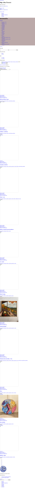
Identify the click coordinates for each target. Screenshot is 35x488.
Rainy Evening (2, 294)
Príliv (5, 63)
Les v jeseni (2, 261)
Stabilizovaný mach (18, 198)
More (14, 198)
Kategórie (1, 20)
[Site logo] (2, 9)
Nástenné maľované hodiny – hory (6, 358)
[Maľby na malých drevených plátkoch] (9, 224)
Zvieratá (15, 392)
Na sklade (3, 58)
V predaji (3, 57)
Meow (1, 391)
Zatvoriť (1, 46)
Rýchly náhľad (2, 128)
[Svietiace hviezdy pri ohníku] (6, 61)
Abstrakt (1, 360)
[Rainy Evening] (9, 289)
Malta (5, 62)
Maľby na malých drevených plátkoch (6, 229)
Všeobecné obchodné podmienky (6, 476)
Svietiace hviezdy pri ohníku (14, 61)
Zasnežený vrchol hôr (4, 164)
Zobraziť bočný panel (3, 67)
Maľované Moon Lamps (4, 99)
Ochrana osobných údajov (5, 477)
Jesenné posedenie (3, 326)
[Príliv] (3, 63)
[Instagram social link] (1, 7)
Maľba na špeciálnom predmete (10, 133)
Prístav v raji (2, 197)
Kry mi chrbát (2, 422)
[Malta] (3, 62)
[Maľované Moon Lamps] (9, 94)
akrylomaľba (1, 133)
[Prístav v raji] (9, 192)
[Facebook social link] (0, 7)
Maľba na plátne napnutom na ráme (11, 166)
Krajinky (5, 133)
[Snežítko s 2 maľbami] (9, 126)
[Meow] (9, 386)
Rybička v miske (3, 455)
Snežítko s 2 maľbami (4, 131)
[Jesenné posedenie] (9, 321)
